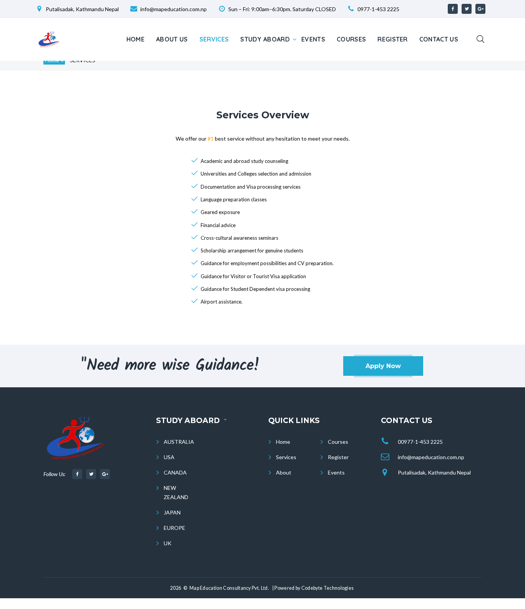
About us (172, 39)
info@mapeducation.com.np (431, 457)
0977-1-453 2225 (378, 9)
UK (167, 543)
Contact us (438, 39)
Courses (351, 39)
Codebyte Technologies (327, 588)
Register (392, 39)
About (283, 472)
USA (169, 457)
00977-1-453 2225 (420, 441)
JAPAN (172, 512)
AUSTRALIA (179, 441)
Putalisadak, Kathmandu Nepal (434, 472)
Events (313, 39)
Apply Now (383, 366)
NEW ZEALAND (176, 492)
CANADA (175, 472)
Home (135, 39)
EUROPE (174, 527)
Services (214, 39)
